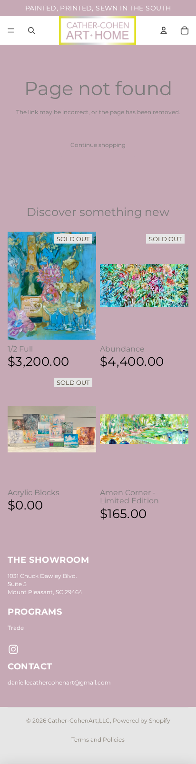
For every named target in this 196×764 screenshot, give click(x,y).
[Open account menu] (163, 30)
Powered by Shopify (141, 720)
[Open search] (31, 30)
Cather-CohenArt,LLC (79, 720)
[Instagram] (13, 649)
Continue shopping (98, 144)
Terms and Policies (98, 739)
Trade (16, 627)
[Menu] (11, 30)
